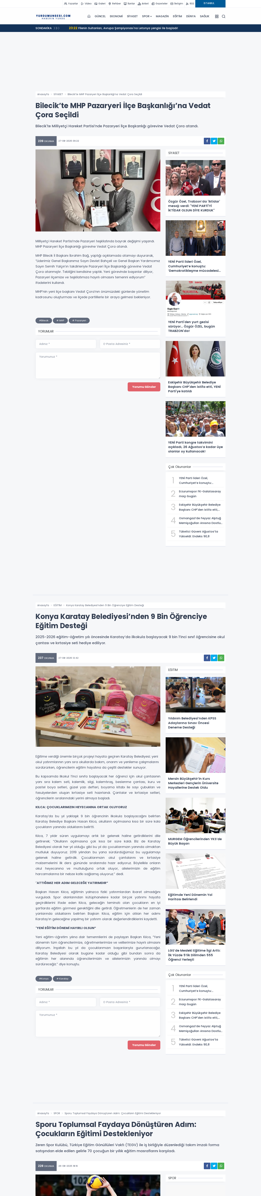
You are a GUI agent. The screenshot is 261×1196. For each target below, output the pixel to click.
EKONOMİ (116, 16)
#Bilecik (43, 320)
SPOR (145, 16)
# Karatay (62, 978)
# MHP (60, 320)
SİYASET (132, 16)
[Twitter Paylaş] (214, 141)
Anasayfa (43, 94)
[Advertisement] (130, 65)
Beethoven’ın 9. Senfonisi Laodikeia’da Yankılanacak (111, 28)
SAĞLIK (204, 16)
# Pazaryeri (79, 320)
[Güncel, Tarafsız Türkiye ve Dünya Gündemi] (53, 16)
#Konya (43, 978)
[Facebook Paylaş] (207, 141)
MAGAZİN (162, 16)
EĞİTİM (177, 16)
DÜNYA (191, 16)
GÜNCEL (100, 16)
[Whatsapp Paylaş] (221, 141)
